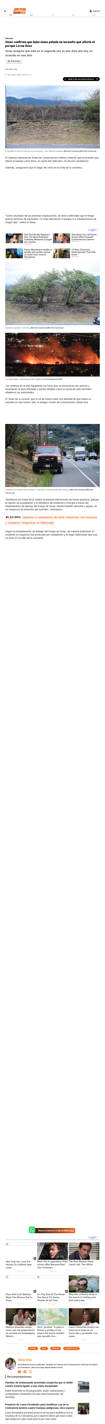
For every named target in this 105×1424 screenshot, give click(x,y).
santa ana (55, 1348)
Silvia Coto (12, 69)
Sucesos (9, 38)
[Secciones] (5, 11)
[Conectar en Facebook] (25, 1371)
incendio (33, 1348)
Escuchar (15, 61)
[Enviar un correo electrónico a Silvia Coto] (19, 1371)
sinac (44, 1348)
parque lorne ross (71, 1348)
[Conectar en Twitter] (30, 1371)
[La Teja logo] (19, 11)
